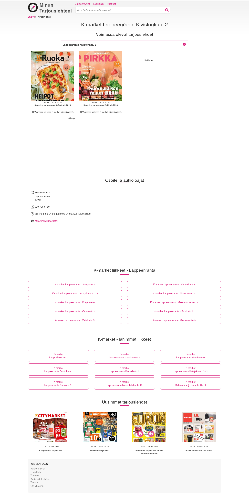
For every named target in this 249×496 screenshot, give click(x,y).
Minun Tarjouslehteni (55, 8)
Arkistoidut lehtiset (40, 479)
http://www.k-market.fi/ (46, 220)
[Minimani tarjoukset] (100, 427)
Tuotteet (111, 3)
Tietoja (34, 482)
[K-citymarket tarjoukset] (50, 427)
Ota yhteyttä (37, 486)
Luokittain (98, 3)
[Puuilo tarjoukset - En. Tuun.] (199, 427)
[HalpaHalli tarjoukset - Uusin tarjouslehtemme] (149, 427)
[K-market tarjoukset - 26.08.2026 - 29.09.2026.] (52, 76)
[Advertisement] (172, 85)
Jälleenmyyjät (82, 3)
